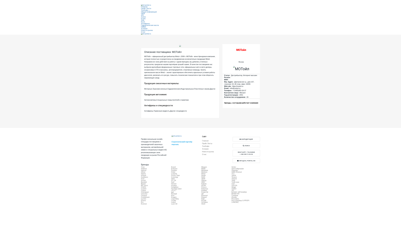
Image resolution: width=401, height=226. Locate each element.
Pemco (204, 187)
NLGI (143, 22)
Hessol (173, 184)
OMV (203, 182)
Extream (174, 169)
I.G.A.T (173, 190)
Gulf (172, 182)
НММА (143, 27)
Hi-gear (174, 185)
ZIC (233, 190)
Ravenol (204, 195)
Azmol (143, 180)
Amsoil (143, 175)
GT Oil (173, 180)
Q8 (202, 194)
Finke (173, 172)
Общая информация (149, 12)
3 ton (143, 167)
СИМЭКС (235, 202)
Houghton (174, 187)
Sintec (234, 167)
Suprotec (235, 170)
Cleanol (144, 195)
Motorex (204, 172)
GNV (173, 179)
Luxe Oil (174, 204)
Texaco (234, 177)
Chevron (144, 194)
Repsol (204, 197)
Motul (203, 174)
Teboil (234, 175)
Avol (142, 179)
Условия (144, 29)
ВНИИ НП (235, 194)
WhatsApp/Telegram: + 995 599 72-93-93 (157, 2)
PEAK (203, 185)
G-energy (174, 177)
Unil (233, 184)
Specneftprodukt (238, 169)
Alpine (143, 174)
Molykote (204, 170)
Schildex (204, 202)
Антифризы (145, 23)
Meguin (204, 167)
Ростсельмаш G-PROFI (240, 200)
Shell (203, 204)
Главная (144, 7)
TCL (233, 174)
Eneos (143, 200)
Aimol (143, 172)
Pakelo (204, 184)
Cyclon (143, 199)
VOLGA (234, 185)
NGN (203, 177)
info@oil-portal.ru (247, 161)
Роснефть (235, 199)
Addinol (144, 169)
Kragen (174, 197)
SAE (142, 20)
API (142, 15)
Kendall (174, 194)
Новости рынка (147, 30)
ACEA (143, 17)
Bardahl (144, 182)
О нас (143, 32)
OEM (143, 13)
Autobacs (144, 177)
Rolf (202, 199)
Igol (172, 192)
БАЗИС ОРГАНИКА (239, 192)
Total (233, 180)
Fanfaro (174, 170)
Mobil (203, 169)
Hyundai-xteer (176, 189)
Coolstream (145, 197)
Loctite (173, 200)
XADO (234, 189)
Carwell (174, 174)
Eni (142, 202)
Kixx (172, 195)
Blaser (143, 184)
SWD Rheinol (237, 172)
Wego (234, 187)
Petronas (204, 189)
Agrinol (143, 170)
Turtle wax (235, 182)
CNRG (143, 187)
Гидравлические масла (150, 25)
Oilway (203, 180)
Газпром (235, 195)
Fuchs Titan (175, 175)
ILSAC (143, 18)
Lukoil (173, 202)
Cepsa (143, 190)
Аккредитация (256, 2)
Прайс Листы (146, 8)
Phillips (204, 190)
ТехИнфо (205, 146)
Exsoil (173, 167)
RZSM (203, 200)
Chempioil (145, 192)
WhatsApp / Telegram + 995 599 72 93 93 (246, 153)
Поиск (247, 146)
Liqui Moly (175, 199)
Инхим (234, 197)
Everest (144, 204)
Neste (203, 175)
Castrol (143, 189)
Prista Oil (204, 192)
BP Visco (144, 185)
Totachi (234, 179)
